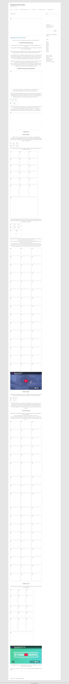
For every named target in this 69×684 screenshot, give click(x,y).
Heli (27, 668)
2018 (47, 46)
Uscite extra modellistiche (24, 9)
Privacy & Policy (12, 678)
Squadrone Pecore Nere (17, 5)
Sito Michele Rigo (48, 60)
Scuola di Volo (33, 9)
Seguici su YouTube (49, 55)
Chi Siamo (15, 9)
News (47, 51)
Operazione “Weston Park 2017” (18, 37)
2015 (47, 43)
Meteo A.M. (48, 57)
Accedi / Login (48, 24)
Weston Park (33, 668)
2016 (47, 44)
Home (11, 9)
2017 (21, 668)
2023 (47, 50)
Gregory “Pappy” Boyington (50, 61)
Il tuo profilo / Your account (50, 25)
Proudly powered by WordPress (20, 678)
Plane (30, 668)
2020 (47, 49)
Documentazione (50, 9)
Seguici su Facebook (49, 56)
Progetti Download (42, 9)
